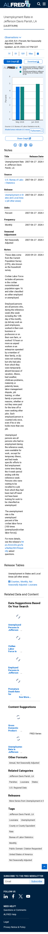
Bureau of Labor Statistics (21, 837)
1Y (9, 53)
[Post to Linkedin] (30, 145)
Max (31, 53)
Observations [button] (12, 37)
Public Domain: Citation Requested (25, 848)
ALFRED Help (10, 914)
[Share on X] (15, 145)
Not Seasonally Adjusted (20, 860)
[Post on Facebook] (20, 145)
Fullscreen (36, 130)
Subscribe (36, 881)
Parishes (13, 782)
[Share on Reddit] (25, 145)
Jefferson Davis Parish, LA (21, 776)
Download (32, 61)
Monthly (13, 843)
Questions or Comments (15, 910)
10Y (23, 53)
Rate (11, 831)
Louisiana (24, 782)
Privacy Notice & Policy (14, 927)
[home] (17, 4)
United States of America (21, 854)
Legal (6, 922)
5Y (16, 53)
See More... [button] (25, 697)
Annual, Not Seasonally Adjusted (24, 763)
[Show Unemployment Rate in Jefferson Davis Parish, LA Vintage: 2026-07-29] (34, 73)
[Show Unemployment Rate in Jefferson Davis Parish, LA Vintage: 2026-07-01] (34, 68)
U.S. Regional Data (18, 787)
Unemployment (28, 820)
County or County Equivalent (22, 826)
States (35, 782)
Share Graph (23, 138)
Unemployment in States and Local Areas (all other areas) (14, 198)
